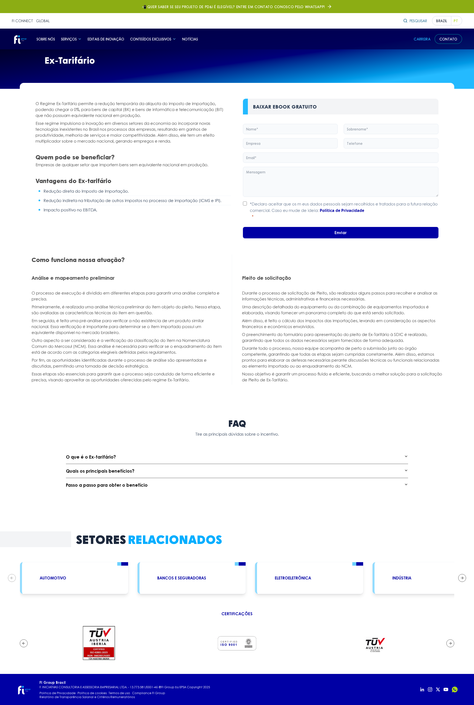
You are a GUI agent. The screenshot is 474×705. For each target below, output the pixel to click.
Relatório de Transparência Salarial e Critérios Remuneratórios (87, 697)
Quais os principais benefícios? (100, 471)
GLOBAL (43, 20)
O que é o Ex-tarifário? (91, 457)
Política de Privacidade (342, 210)
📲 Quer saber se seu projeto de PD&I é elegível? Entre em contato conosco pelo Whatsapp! (233, 6)
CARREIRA (422, 39)
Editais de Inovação (106, 39)
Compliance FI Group (148, 693)
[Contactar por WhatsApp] (454, 689)
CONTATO (448, 39)
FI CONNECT (22, 20)
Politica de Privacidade (58, 693)
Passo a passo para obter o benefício (107, 485)
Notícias (190, 39)
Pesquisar (418, 20)
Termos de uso (119, 693)
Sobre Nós (46, 39)
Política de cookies (92, 693)
